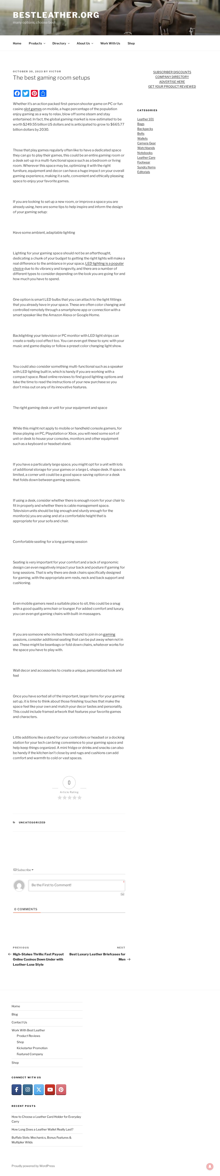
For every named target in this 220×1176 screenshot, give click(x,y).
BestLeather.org (56, 15)
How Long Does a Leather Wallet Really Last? (42, 1129)
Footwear (143, 162)
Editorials (143, 172)
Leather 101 (145, 119)
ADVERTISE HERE (172, 81)
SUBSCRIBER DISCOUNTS (172, 72)
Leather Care (146, 157)
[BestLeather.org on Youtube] (50, 1089)
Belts (140, 133)
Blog (15, 1014)
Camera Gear (146, 143)
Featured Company (30, 1054)
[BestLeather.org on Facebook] (16, 1089)
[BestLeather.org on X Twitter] (39, 1089)
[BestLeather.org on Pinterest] (61, 1089)
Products (35, 43)
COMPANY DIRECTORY (172, 77)
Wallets (142, 138)
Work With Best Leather (28, 1030)
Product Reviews (28, 1036)
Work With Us (110, 43)
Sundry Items (146, 167)
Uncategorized (32, 822)
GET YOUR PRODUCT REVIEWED (172, 86)
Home (17, 43)
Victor (55, 71)
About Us (83, 43)
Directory (59, 43)
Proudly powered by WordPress (33, 1166)
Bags (140, 124)
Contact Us (19, 1022)
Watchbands (146, 148)
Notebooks (145, 153)
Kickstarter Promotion (32, 1048)
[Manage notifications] (209, 1166)
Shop (131, 43)
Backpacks (145, 128)
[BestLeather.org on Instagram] (28, 1089)
